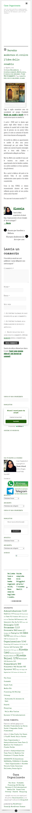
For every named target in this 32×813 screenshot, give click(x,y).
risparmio (10, 667)
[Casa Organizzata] (12, 6)
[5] (17, 601)
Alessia (18, 208)
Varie (23, 74)
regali (16, 650)
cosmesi (17, 616)
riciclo (11, 661)
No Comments (9, 76)
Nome (6, 287)
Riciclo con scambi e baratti (13, 114)
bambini (9, 614)
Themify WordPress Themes (14, 807)
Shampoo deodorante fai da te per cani (16, 238)
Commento (9, 268)
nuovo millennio (13, 78)
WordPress (17, 804)
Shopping (8, 708)
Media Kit (8, 688)
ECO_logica (21, 72)
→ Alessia (7, 223)
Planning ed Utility (12, 692)
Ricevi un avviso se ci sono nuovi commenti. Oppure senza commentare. (16, 335)
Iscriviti (16, 421)
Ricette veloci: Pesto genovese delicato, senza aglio (16, 766)
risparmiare (12, 664)
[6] (19, 601)
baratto (22, 76)
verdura (16, 672)
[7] (20, 601)
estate (21, 630)
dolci (25, 622)
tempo (18, 669)
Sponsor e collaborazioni (14, 715)
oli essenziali (12, 639)
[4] (16, 601)
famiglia (16, 633)
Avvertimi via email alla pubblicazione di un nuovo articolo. (14, 324)
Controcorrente (10, 72)
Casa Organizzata (12, 70)
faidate (7, 633)
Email (6, 296)
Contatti (7, 681)
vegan (24, 669)
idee (5, 78)
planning (8, 644)
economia (10, 630)
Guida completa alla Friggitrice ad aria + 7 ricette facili (21, 581)
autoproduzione (15, 611)
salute (21, 667)
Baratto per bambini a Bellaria (15, 232)
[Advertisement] (16, 30)
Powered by (11, 426)
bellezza (18, 614)
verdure (23, 672)
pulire (8, 647)
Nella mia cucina (12, 712)
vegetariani (8, 672)
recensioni (8, 650)
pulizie (18, 647)
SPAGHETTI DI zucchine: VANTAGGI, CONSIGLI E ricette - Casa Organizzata (16, 761)
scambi (22, 78)
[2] (12, 601)
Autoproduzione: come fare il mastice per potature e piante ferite (16, 745)
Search (6, 705)
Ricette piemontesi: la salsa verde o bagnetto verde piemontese (15, 728)
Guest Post (8, 685)
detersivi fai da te (13, 622)
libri (13, 636)
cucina (12, 619)
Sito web (7, 304)
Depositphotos (17, 798)
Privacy (7, 695)
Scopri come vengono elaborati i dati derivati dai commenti (13, 353)
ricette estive (10, 656)
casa (9, 616)
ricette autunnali (16, 653)
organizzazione (15, 642)
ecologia (11, 625)
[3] (14, 601)
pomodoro (17, 644)
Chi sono (7, 678)
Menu (19, 636)
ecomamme (12, 628)
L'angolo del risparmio (12, 74)
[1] (11, 601)
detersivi (22, 619)
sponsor (10, 670)
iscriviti (7, 338)
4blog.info (24, 800)
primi (25, 644)
